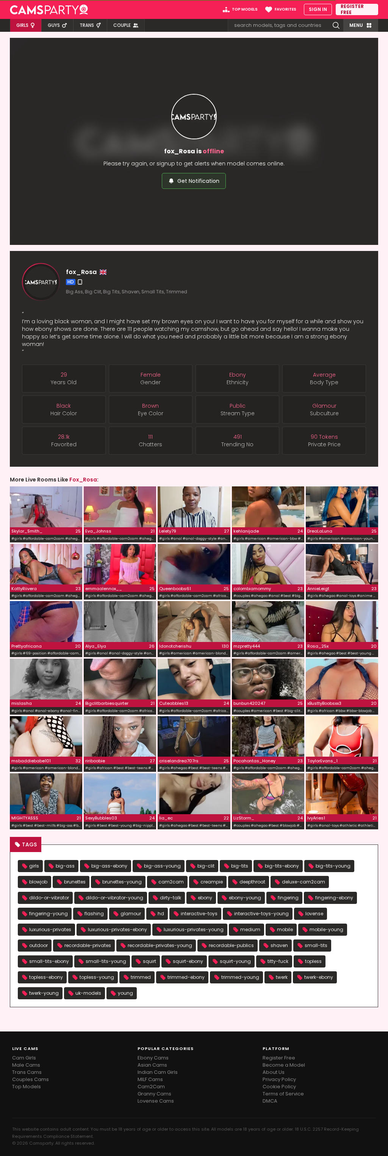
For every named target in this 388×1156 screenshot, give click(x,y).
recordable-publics (231, 945)
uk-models (88, 993)
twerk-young (44, 993)
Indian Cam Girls (158, 1072)
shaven (279, 945)
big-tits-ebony (282, 866)
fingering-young (48, 913)
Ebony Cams (153, 1057)
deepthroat (252, 882)
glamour (130, 913)
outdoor (38, 945)
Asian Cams (152, 1065)
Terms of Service (283, 1093)
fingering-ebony (334, 897)
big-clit (205, 866)
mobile (285, 929)
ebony (205, 897)
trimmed (141, 977)
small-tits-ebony (49, 961)
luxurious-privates (50, 929)
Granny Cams (154, 1093)
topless (313, 961)
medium (250, 929)
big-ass (65, 866)
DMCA (270, 1100)
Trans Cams (27, 1072)
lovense (314, 913)
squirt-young (235, 961)
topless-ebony (46, 977)
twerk (282, 977)
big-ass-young (162, 866)
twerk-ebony (318, 977)
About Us (274, 1072)
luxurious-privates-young (194, 929)
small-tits (316, 945)
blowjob (38, 882)
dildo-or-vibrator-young (114, 897)
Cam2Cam (151, 1086)
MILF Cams (150, 1079)
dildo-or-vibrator (49, 897)
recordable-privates (87, 945)
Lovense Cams (156, 1100)
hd (161, 913)
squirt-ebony (188, 961)
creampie (211, 882)
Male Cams (26, 1065)
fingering (288, 897)
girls (34, 866)
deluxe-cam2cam (303, 882)
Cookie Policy (279, 1086)
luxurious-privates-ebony (117, 929)
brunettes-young (122, 882)
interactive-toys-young (261, 913)
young (125, 993)
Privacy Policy (279, 1079)
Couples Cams (30, 1079)
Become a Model (284, 1065)
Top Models (26, 1086)
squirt (149, 961)
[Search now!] (336, 25)
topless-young (97, 977)
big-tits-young (333, 866)
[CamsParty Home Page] (49, 9)
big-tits (239, 866)
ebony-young (245, 897)
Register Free (279, 1057)
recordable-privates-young (160, 945)
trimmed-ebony (186, 977)
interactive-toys (199, 913)
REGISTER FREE (352, 9)
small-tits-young (106, 961)
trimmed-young (240, 977)
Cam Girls (24, 1057)
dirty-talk (170, 897)
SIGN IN (318, 9)
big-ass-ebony (109, 866)
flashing (94, 913)
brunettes (75, 882)
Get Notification (198, 181)
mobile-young (326, 929)
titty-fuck (278, 961)
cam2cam (171, 882)
